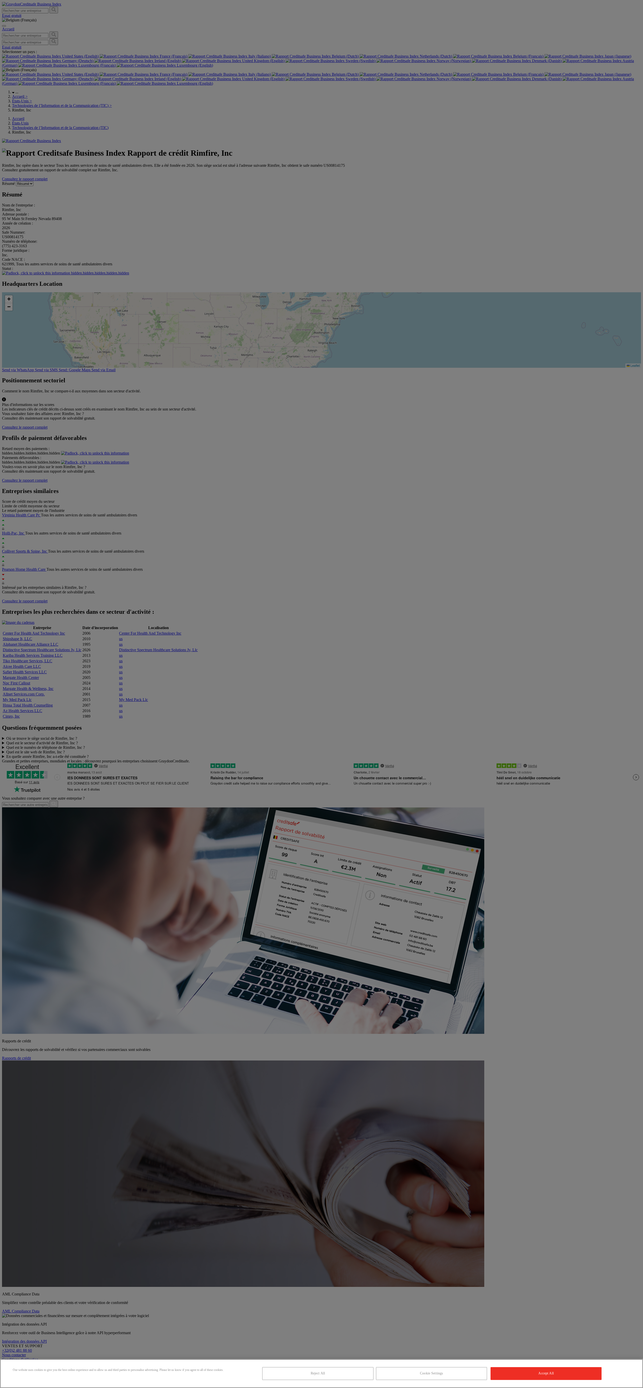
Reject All (318, 1373)
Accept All (546, 1373)
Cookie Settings (431, 1373)
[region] (321, 1373)
